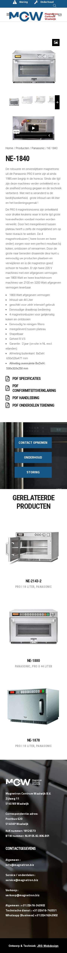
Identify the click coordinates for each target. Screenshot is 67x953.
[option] (33, 66)
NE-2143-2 (33, 581)
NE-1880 (33, 660)
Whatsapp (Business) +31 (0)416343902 (32, 915)
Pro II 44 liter (42, 666)
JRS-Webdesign (47, 946)
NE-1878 (33, 740)
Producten (22, 148)
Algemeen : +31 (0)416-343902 (25, 905)
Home (9, 148)
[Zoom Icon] (56, 42)
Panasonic (38, 148)
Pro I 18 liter (24, 587)
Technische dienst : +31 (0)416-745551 (31, 910)
